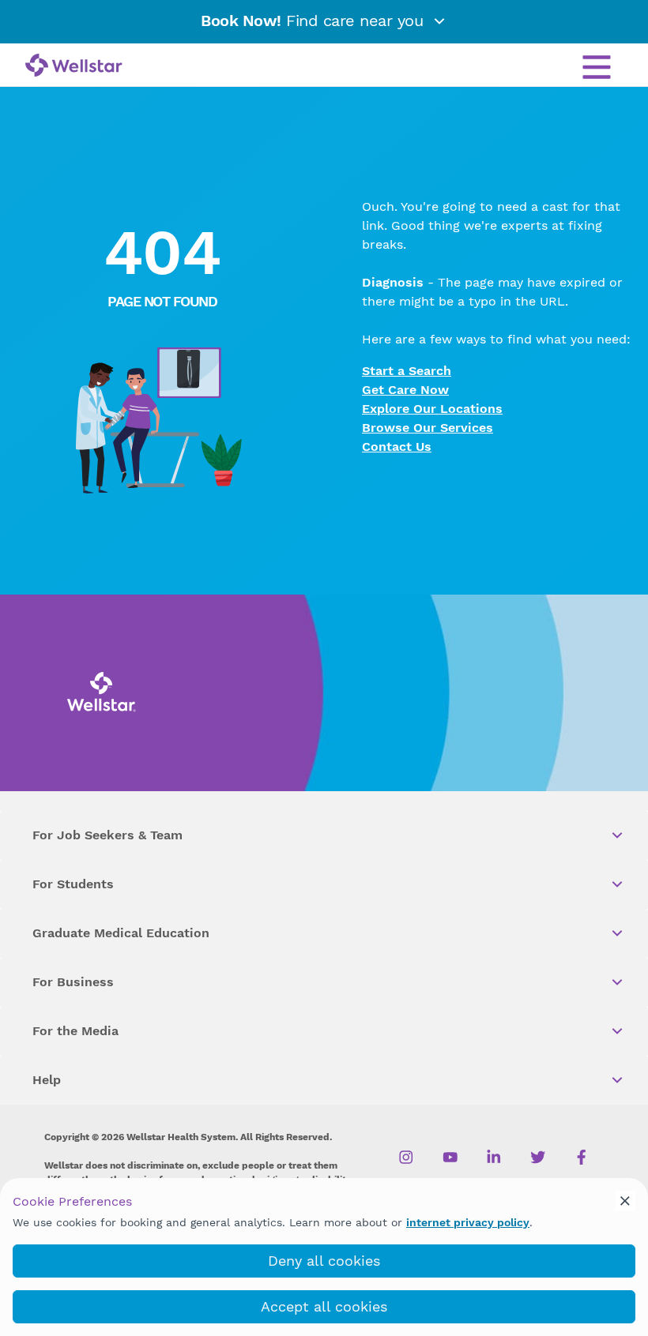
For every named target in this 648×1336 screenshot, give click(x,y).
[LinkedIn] (494, 1157)
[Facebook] (582, 1157)
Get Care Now (405, 389)
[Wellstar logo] (73, 66)
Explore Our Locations (432, 408)
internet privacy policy (467, 1222)
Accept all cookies (324, 1306)
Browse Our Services (427, 427)
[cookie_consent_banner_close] (625, 1201)
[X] (537, 1157)
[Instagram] (406, 1157)
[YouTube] (450, 1157)
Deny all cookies (324, 1260)
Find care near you (314, 20)
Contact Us (396, 446)
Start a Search (406, 370)
